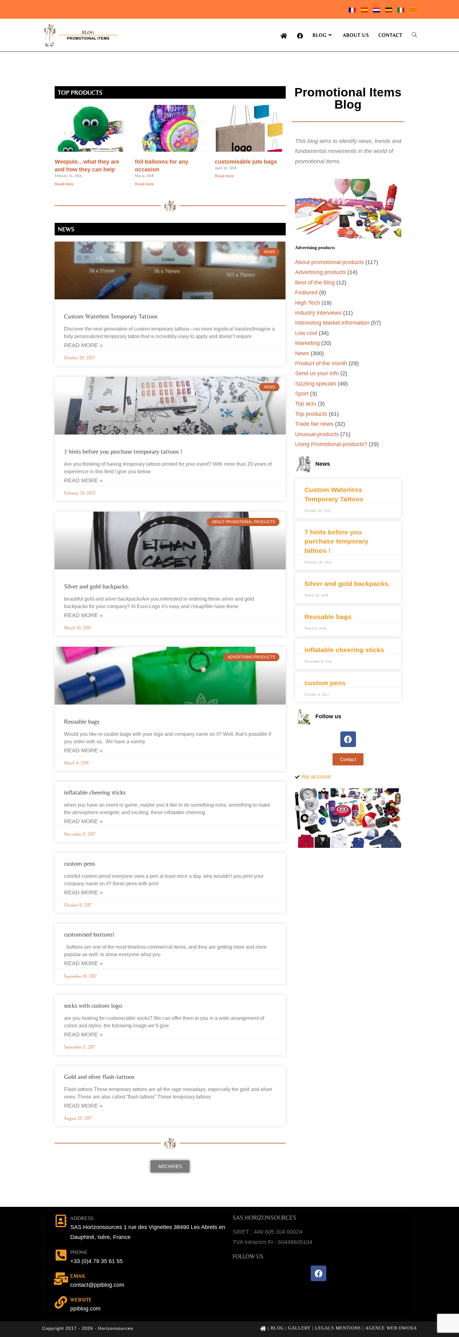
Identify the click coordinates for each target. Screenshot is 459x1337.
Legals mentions (338, 1328)
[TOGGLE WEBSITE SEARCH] (414, 35)
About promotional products (329, 262)
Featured (306, 292)
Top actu (305, 404)
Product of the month (321, 363)
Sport (301, 394)
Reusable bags (81, 721)
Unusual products (317, 434)
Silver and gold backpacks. (96, 586)
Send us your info (317, 373)
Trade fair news (314, 424)
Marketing (307, 343)
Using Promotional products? (331, 444)
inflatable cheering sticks (95, 792)
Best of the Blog (315, 282)
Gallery (299, 1328)
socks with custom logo (93, 1005)
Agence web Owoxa (391, 1328)
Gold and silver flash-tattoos (99, 1076)
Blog (277, 1328)
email (78, 1276)
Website (81, 1299)
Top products (311, 414)
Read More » (83, 345)
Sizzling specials (315, 384)
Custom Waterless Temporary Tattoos (110, 316)
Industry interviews (318, 313)
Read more (64, 184)
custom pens (79, 863)
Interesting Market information (332, 323)
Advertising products (320, 272)
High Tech (307, 303)
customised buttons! (89, 934)
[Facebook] (348, 739)
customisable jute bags (246, 162)
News (302, 353)
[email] (61, 1278)
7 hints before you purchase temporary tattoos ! (123, 451)
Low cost (306, 333)
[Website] (61, 1302)
